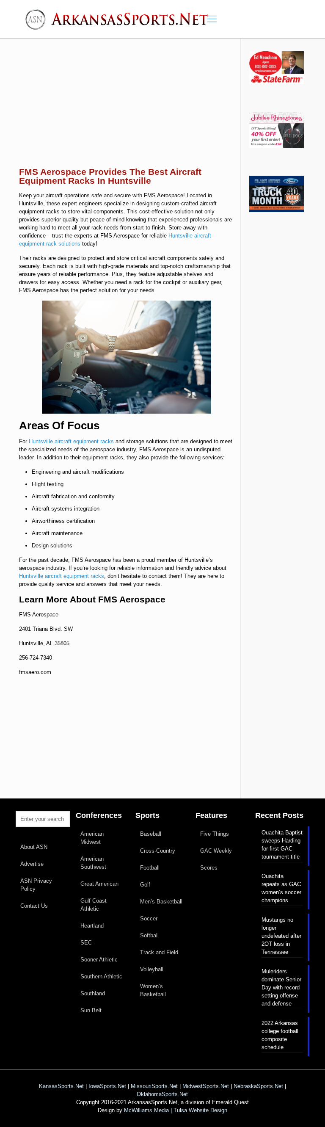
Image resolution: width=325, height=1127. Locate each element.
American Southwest (93, 863)
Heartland (92, 926)
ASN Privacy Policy (36, 885)
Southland (92, 993)
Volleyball (151, 969)
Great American (99, 884)
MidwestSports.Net (205, 1086)
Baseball (150, 834)
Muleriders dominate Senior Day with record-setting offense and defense (281, 987)
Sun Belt (91, 1010)
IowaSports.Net (107, 1086)
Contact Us (34, 906)
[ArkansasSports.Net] (119, 19)
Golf (145, 884)
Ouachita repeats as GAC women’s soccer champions (281, 888)
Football (150, 868)
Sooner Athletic (99, 959)
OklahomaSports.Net (162, 1094)
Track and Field (159, 952)
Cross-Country (157, 851)
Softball (149, 935)
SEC (86, 942)
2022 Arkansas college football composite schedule (280, 1035)
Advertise (32, 864)
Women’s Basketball (153, 990)
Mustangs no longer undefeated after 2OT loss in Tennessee (281, 936)
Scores (209, 868)
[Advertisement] (126, 109)
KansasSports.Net (61, 1086)
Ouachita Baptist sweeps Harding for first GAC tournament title (282, 844)
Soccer (148, 918)
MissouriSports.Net (154, 1086)
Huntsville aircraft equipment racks (71, 441)
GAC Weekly (216, 851)
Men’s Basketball (161, 901)
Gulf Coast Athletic (93, 905)
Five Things (214, 834)
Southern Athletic (101, 976)
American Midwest (92, 838)
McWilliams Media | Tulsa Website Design (175, 1110)
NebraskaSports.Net (258, 1086)
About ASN (33, 847)
